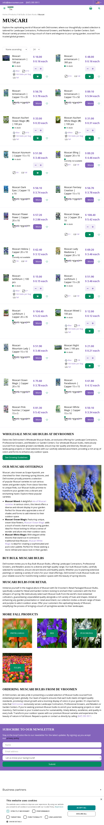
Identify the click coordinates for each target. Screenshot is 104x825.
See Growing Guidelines (16, 457)
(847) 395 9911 (33, 2)
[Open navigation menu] (4, 8)
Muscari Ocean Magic (34, 522)
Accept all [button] (81, 808)
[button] (35, 821)
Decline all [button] (81, 814)
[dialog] (52, 811)
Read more (59, 807)
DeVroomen (17, 704)
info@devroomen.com (13, 2)
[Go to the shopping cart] (90, 8)
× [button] (101, 799)
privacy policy (12, 738)
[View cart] (91, 8)
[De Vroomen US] (10, 8)
